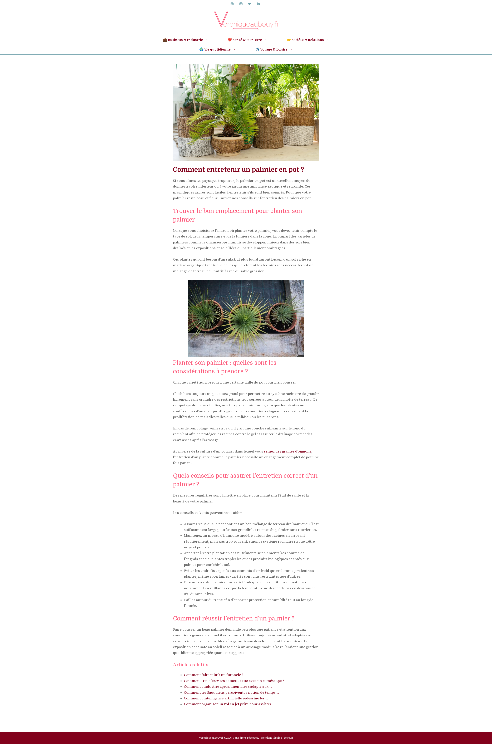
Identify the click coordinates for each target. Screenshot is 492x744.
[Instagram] (232, 4)
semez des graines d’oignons (287, 451)
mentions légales (271, 738)
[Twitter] (249, 4)
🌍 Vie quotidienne (215, 49)
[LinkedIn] (258, 4)
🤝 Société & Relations (305, 40)
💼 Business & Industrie (183, 40)
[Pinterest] (240, 4)
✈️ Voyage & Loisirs (271, 49)
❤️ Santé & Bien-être (245, 40)
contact (288, 738)
